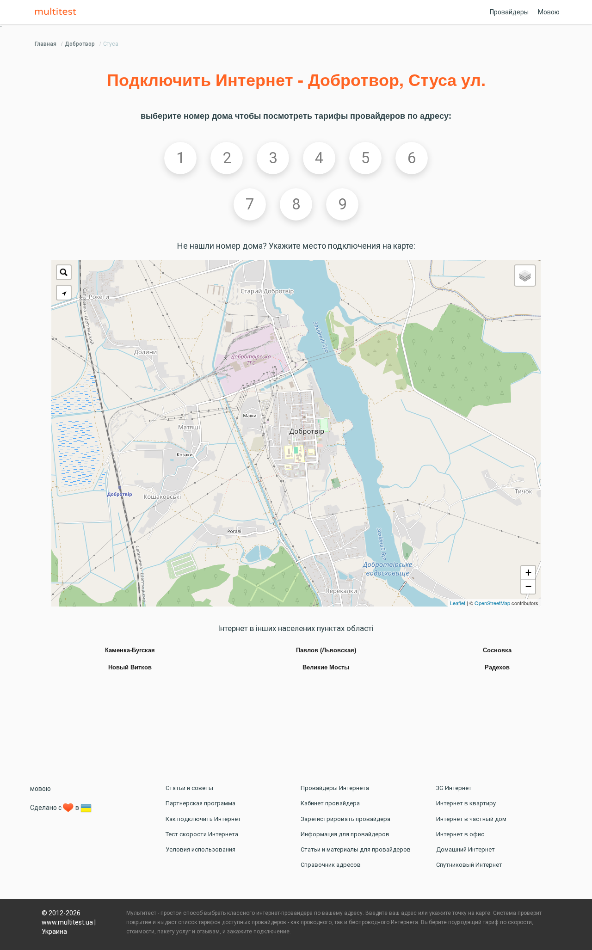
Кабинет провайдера (330, 803)
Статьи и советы (189, 788)
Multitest (58, 12)
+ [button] (528, 572)
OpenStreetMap (492, 603)
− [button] (528, 586)
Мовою (549, 12)
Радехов (497, 667)
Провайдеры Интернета (335, 788)
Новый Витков (130, 667)
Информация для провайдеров (345, 834)
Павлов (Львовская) (326, 650)
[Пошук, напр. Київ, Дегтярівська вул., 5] (64, 272)
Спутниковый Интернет (469, 864)
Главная (45, 44)
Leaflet (457, 603)
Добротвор (80, 44)
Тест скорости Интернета (202, 834)
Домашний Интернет (465, 849)
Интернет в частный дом (471, 818)
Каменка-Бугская (130, 650)
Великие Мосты (325, 667)
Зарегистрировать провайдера (345, 818)
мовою (40, 788)
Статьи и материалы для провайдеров (356, 849)
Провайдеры (509, 12)
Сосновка (497, 650)
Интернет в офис (460, 834)
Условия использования (200, 849)
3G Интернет (454, 788)
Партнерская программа (200, 803)
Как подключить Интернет (203, 818)
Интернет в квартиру (466, 803)
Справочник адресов (331, 864)
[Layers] (525, 275)
